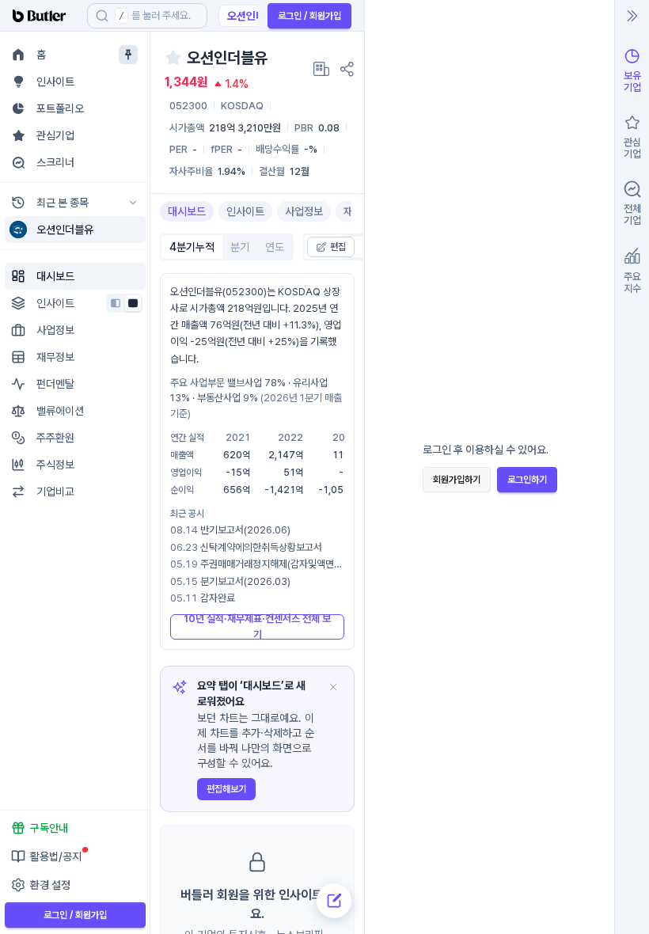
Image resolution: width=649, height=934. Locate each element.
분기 (239, 247)
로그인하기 (527, 479)
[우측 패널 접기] (632, 15)
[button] (132, 229)
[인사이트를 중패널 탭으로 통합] (133, 303)
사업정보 (304, 211)
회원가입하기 (456, 479)
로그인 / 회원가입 (309, 15)
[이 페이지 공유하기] (347, 69)
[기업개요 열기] (321, 69)
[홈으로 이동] (43, 16)
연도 (274, 247)
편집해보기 (226, 789)
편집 (338, 246)
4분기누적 (191, 247)
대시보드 (187, 211)
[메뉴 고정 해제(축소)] (128, 54)
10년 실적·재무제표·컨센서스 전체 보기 (257, 627)
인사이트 (245, 211)
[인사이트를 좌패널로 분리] (115, 303)
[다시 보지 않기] (333, 687)
